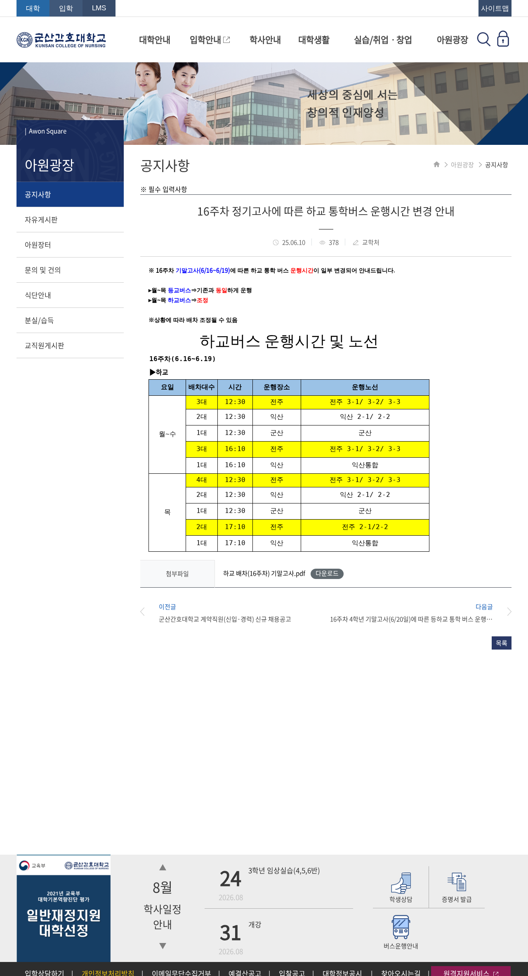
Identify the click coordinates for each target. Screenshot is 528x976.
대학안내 (154, 39)
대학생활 (314, 39)
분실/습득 (39, 320)
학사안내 (265, 39)
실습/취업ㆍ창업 (383, 39)
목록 (501, 643)
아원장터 (38, 244)
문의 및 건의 (43, 270)
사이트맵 (495, 8)
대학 (33, 8)
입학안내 (206, 39)
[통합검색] (484, 44)
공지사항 (38, 194)
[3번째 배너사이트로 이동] (63, 959)
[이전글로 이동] (149, 612)
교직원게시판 (44, 345)
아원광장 (452, 39)
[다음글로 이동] (502, 612)
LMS (99, 8)
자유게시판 (41, 219)
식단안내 (38, 295)
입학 (66, 8)
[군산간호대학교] (61, 44)
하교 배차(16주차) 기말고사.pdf (281, 573)
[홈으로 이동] (436, 164)
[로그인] (503, 44)
